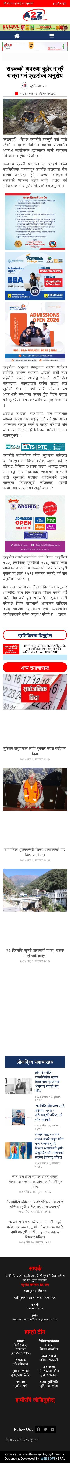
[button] (52, 36)
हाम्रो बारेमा (59, 3)
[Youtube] (52, 1429)
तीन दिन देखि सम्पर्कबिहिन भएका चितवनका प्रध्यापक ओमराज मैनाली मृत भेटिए (35, 1182)
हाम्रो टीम (35, 1332)
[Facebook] (38, 1429)
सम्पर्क (35, 1268)
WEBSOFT (53, 1458)
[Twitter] (45, 1429)
